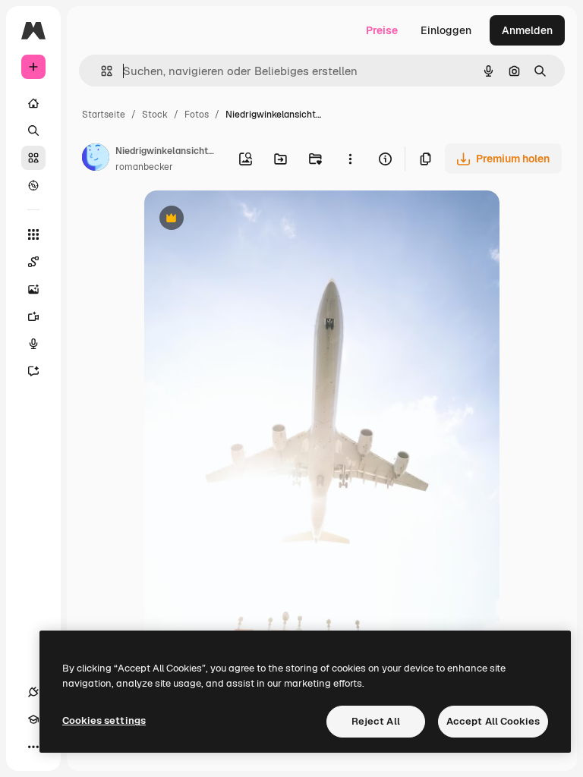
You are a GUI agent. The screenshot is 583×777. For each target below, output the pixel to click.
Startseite (103, 115)
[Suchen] (33, 130)
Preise (382, 30)
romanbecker (144, 167)
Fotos (196, 115)
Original (241, 219)
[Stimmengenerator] (33, 344)
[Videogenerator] (33, 316)
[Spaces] (33, 262)
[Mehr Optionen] (350, 158)
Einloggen (446, 30)
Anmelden (527, 30)
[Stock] (33, 158)
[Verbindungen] (33, 692)
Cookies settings (104, 720)
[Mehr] (33, 747)
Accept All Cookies (493, 721)
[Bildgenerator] (33, 289)
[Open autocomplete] (100, 71)
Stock (155, 115)
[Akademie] (33, 719)
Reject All (375, 721)
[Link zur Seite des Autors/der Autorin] (95, 159)
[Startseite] (33, 103)
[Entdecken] (33, 185)
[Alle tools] (33, 234)
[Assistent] (33, 371)
